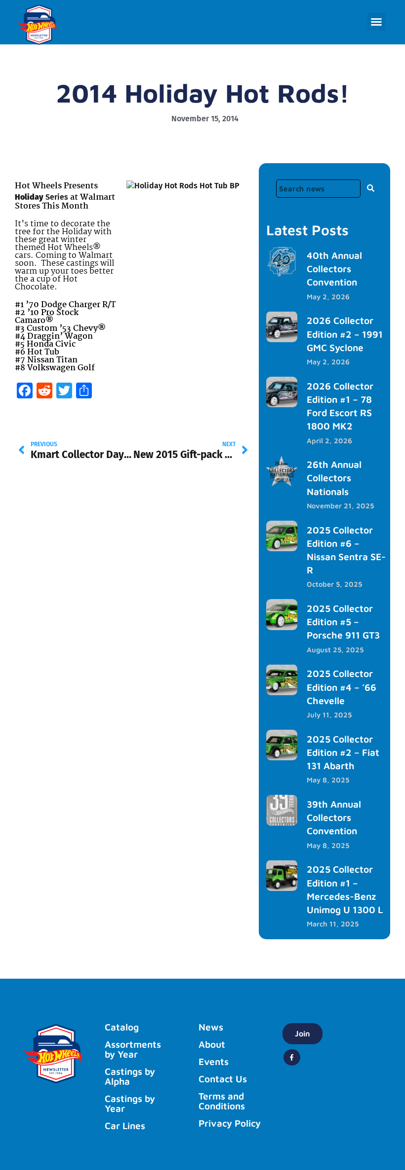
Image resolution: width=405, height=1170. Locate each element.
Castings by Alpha (130, 1076)
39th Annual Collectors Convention (334, 817)
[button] (376, 22)
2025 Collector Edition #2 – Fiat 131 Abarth (343, 752)
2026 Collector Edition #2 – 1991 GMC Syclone (345, 334)
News (211, 1027)
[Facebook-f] (292, 1057)
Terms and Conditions (222, 1101)
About (212, 1044)
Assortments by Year (133, 1049)
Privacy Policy (230, 1123)
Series (55, 197)
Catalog (122, 1027)
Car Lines (125, 1126)
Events (214, 1061)
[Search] (370, 188)
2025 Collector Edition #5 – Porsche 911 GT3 (343, 621)
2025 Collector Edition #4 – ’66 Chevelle (341, 687)
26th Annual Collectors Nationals (334, 477)
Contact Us (223, 1079)
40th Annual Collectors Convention (334, 268)
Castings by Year (130, 1103)
